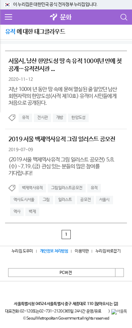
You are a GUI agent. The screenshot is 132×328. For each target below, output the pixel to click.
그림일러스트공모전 (66, 188)
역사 (17, 211)
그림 (46, 199)
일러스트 (65, 199)
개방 (59, 117)
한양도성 (78, 117)
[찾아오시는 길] (106, 304)
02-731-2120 (50, 311)
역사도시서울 (24, 199)
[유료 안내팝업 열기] (105, 311)
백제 (32, 211)
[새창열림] (54, 17)
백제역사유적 (32, 188)
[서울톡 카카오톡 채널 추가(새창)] (119, 311)
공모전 (85, 199)
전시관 (42, 117)
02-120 (26, 311)
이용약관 (82, 251)
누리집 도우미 (22, 251)
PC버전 (66, 273)
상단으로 (119, 272)
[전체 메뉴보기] (8, 17)
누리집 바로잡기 (107, 251)
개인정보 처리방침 (54, 251)
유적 (25, 117)
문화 (65, 17)
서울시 (104, 199)
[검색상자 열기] (123, 17)
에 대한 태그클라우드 (35, 31)
